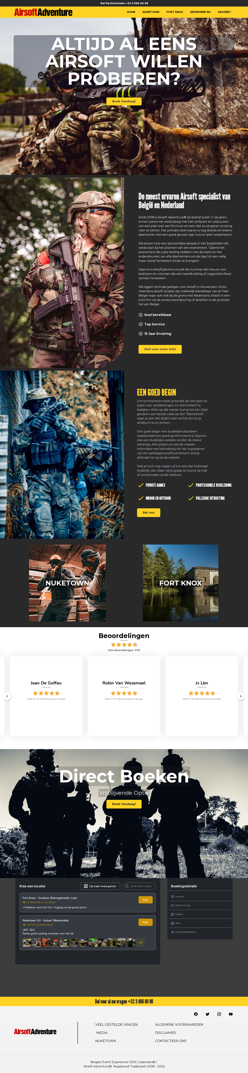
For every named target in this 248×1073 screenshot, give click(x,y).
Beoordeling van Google (53, 698)
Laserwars (146, 1062)
